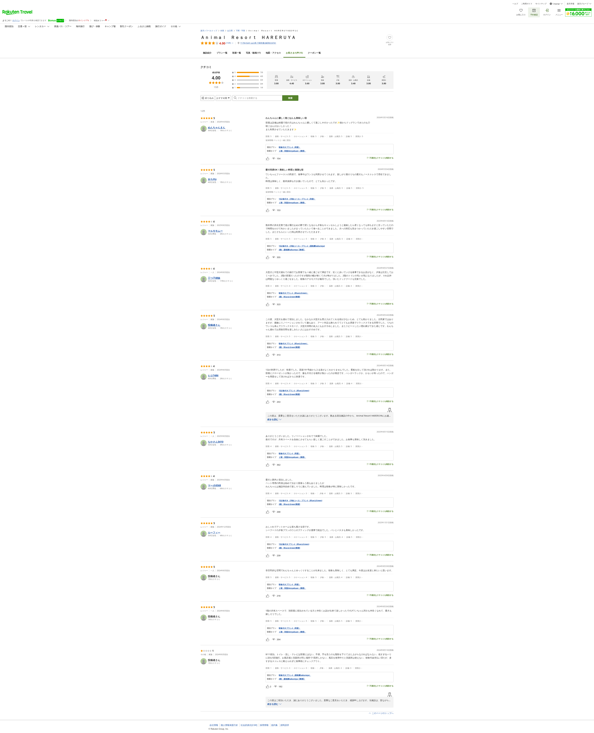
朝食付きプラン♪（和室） (289, 147)
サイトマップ (541, 4)
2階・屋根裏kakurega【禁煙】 (292, 250)
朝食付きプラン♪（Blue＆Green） (293, 293)
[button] (231, 129)
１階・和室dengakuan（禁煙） (292, 151)
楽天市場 (570, 4)
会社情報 (213, 725)
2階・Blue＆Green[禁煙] (289, 297)
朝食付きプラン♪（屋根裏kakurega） (295, 675)
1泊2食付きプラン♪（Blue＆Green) (294, 390)
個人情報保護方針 (229, 725)
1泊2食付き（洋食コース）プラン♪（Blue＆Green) (300, 500)
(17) (253, 52)
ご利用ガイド (526, 4)
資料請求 (284, 725)
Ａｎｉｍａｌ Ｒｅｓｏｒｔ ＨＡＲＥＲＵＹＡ (248, 37)
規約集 (274, 725)
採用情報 (264, 725)
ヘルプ (515, 4)
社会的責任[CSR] (249, 725)
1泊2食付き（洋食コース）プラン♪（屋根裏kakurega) (302, 246)
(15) (294, 52)
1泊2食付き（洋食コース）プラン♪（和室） (297, 199)
